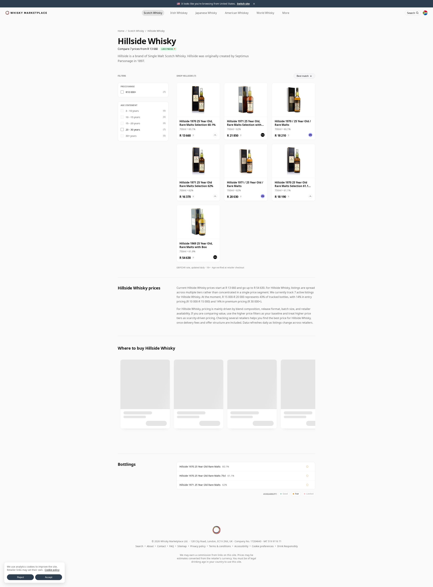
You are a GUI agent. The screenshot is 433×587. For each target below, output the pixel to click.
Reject (20, 577)
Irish (178, 13)
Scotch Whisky (136, 30)
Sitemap (182, 546)
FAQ (171, 546)
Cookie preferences (263, 546)
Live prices (167, 49)
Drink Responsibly (287, 546)
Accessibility (241, 546)
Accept (48, 577)
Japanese (206, 13)
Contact (161, 546)
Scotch (153, 13)
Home (121, 30)
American (236, 13)
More (285, 13)
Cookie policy (52, 569)
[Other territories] (425, 12)
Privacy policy (198, 546)
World (265, 13)
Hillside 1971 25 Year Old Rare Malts (200, 484)
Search (139, 546)
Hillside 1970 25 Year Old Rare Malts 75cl (202, 475)
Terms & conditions (220, 546)
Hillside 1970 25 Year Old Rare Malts (200, 466)
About (150, 546)
